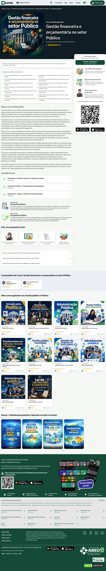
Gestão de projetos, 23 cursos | (83, 505)
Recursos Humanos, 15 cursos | (9, 505)
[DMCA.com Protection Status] (94, 565)
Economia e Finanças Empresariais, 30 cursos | (63, 505)
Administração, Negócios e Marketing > (23, 8)
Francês (15, 553)
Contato (78, 2)
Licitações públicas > (56, 8)
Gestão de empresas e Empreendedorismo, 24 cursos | (15, 503)
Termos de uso (6, 541)
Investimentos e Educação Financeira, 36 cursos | (79, 503)
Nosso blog (5, 532)
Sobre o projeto (7, 535)
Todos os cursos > (6, 8)
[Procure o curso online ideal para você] (51, 2)
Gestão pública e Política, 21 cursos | (41, 505)
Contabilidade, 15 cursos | (24, 505)
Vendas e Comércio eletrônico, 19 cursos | (55, 503)
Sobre (71, 2)
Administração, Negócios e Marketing (53, 500)
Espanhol (9, 553)
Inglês (3, 553)
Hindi (20, 553)
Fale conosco (6, 538)
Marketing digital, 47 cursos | (36, 503)
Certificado (58, 2)
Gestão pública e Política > (42, 8)
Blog (65, 2)
